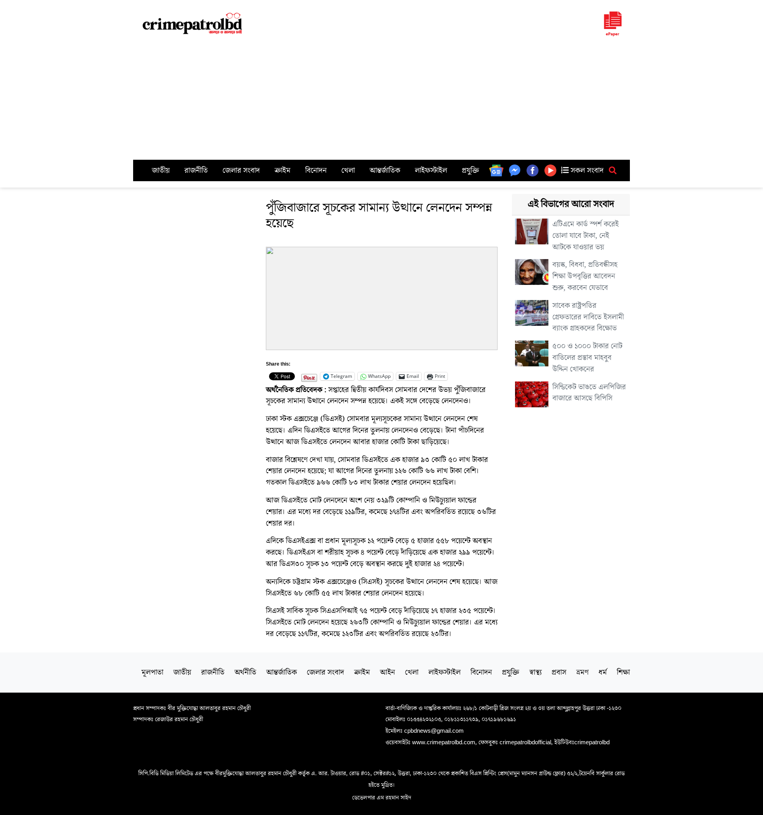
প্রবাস (559, 672)
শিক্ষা (623, 672)
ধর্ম (602, 672)
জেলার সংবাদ (241, 170)
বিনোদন (316, 170)
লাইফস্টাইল (431, 170)
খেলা (348, 170)
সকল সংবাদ (586, 170)
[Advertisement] (381, 100)
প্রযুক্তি (470, 170)
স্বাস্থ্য (535, 672)
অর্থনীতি (245, 672)
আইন (387, 672)
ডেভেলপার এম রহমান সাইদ (381, 797)
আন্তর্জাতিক (385, 170)
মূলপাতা (152, 672)
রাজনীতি (196, 170)
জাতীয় (161, 170)
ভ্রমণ (582, 672)
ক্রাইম (282, 170)
